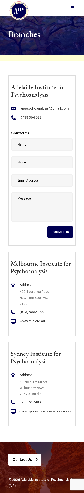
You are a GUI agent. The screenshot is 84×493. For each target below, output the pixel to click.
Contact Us (22, 459)
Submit (58, 232)
